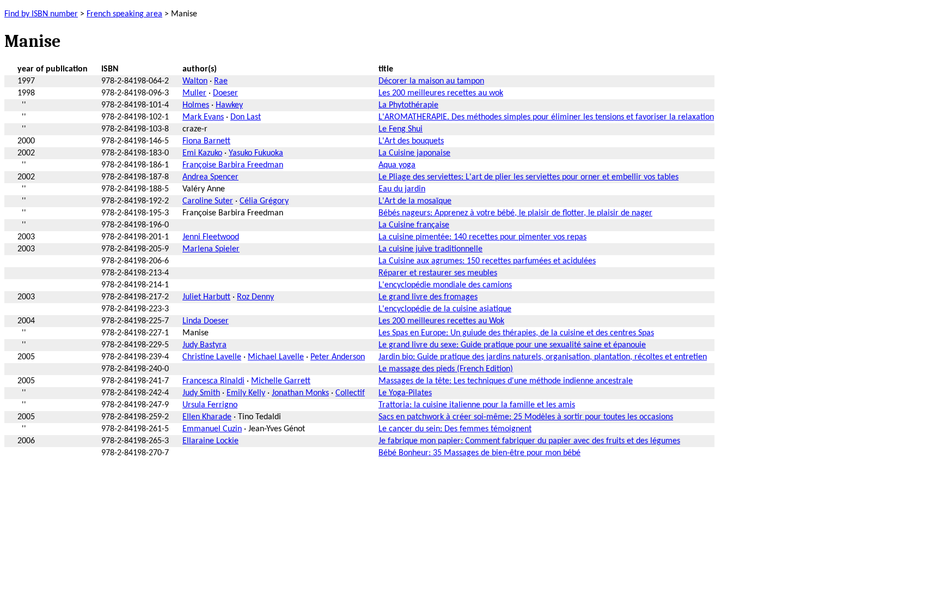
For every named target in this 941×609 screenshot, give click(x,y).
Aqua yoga (396, 165)
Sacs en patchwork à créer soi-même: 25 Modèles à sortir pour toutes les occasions (525, 417)
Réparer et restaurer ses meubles (437, 273)
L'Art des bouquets (411, 141)
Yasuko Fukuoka (256, 153)
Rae (221, 81)
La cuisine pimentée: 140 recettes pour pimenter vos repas (482, 237)
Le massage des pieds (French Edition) (445, 369)
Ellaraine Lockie (210, 441)
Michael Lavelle (276, 357)
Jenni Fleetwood (210, 237)
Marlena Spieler (211, 249)
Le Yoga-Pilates (405, 393)
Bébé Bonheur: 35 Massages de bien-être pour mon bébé (479, 453)
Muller (194, 93)
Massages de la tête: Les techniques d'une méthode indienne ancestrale (505, 381)
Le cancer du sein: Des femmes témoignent (454, 429)
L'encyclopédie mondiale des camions (445, 285)
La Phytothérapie (408, 105)
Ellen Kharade (206, 417)
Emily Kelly (246, 393)
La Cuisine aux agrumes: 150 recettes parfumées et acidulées (487, 261)
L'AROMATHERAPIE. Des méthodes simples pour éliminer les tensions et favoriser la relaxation (546, 117)
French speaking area (124, 14)
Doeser (225, 93)
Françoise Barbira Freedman (232, 165)
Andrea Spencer (210, 177)
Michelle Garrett (280, 381)
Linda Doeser (205, 321)
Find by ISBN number (41, 14)
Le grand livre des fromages (428, 297)
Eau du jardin (401, 189)
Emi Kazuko (202, 153)
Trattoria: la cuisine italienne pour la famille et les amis (476, 405)
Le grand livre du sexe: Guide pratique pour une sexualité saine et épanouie (512, 345)
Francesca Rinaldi (213, 381)
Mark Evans (203, 117)
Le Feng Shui (400, 129)
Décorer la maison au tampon (431, 81)
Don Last (245, 117)
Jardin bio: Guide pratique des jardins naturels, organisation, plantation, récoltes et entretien (542, 357)
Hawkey (229, 105)
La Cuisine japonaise (414, 153)
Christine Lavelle (211, 357)
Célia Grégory (264, 201)
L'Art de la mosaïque (414, 201)
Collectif (350, 393)
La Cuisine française (413, 225)
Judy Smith (201, 393)
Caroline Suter (207, 201)
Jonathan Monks (300, 393)
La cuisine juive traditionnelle (430, 249)
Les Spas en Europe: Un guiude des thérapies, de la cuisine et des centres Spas (516, 333)
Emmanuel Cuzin (212, 429)
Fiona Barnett (206, 141)
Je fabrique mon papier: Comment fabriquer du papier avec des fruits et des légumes (529, 441)
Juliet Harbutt (206, 297)
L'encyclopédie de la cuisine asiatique (444, 309)
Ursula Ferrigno (209, 405)
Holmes (195, 105)
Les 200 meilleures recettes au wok (440, 93)
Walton (194, 81)
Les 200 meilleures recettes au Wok (441, 321)
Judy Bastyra (204, 345)
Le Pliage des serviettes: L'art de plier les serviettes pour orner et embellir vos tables (528, 177)
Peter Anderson (337, 357)
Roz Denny (255, 297)
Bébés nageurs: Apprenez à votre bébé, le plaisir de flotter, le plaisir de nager (515, 213)
